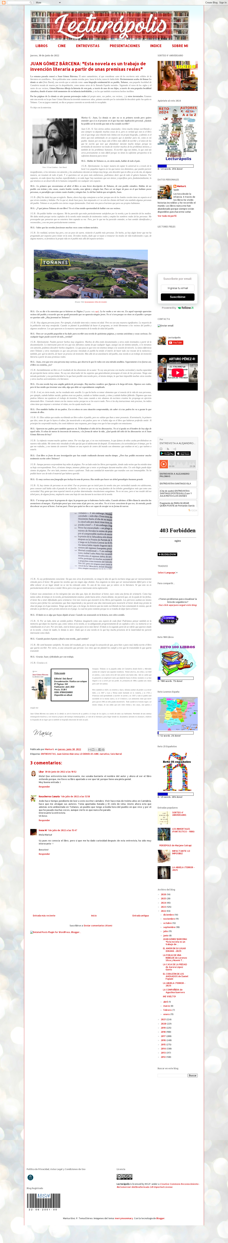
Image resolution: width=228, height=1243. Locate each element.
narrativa (104, 754)
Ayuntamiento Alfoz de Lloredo (95, 302)
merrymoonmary (124, 1218)
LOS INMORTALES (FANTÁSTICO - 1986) (183, 830)
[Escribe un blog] (93, 749)
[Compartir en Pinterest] (103, 749)
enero (166, 1014)
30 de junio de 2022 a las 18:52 (60, 771)
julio (166, 931)
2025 (164, 898)
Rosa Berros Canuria (49, 796)
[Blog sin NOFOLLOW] (168, 624)
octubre (167, 923)
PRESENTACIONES (125, 45)
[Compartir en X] (96, 749)
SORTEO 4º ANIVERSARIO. (179, 813)
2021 (163, 1019)
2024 (164, 902)
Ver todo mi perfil (167, 216)
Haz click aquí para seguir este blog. (178, 605)
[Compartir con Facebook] (100, 749)
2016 (163, 1040)
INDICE (156, 45)
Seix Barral (116, 754)
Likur (41, 771)
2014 (163, 1048)
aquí (96, 312)
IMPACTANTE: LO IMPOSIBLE (181, 852)
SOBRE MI (180, 45)
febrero (167, 1010)
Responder (44, 786)
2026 (164, 894)
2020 (164, 1023)
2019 (163, 1027)
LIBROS (41, 45)
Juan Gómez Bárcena (68, 754)
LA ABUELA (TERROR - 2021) (183, 868)
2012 (163, 1057)
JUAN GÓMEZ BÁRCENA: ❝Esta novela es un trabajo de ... (175, 942)
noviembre (169, 918)
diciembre (168, 914)
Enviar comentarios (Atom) (98, 925)
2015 (163, 1044)
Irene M (43, 830)
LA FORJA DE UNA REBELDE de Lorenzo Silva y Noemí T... (175, 958)
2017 (163, 1036)
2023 (164, 907)
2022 (164, 911)
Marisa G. (181, 186)
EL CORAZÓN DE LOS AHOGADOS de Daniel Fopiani (175, 976)
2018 (163, 1032)
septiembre (169, 927)
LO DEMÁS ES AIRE (89, 754)
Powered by (169, 307)
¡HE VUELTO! (169, 996)
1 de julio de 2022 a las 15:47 (62, 830)
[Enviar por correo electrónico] (89, 749)
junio (166, 935)
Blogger (160, 1218)
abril (166, 1001)
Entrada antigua (141, 915)
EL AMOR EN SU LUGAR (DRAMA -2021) (174, 949)
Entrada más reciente (44, 915)
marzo (167, 1006)
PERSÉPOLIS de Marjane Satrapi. (175, 845)
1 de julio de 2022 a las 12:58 (75, 796)
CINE (62, 45)
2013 (163, 1052)
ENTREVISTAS (87, 45)
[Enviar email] (165, 325)
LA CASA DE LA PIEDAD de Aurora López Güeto (175, 967)
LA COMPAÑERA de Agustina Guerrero (174, 991)
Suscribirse (177, 296)
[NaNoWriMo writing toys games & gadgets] (178, 166)
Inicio (94, 915)
